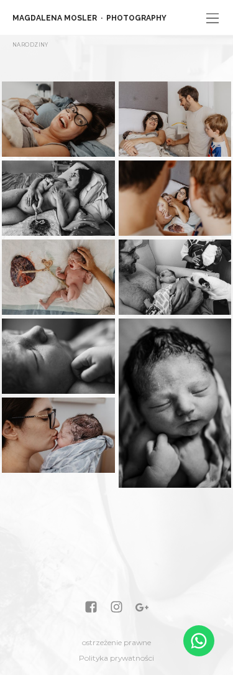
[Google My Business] (142, 608)
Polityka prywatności (116, 658)
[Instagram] (116, 608)
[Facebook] (91, 608)
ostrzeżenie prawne (116, 642)
